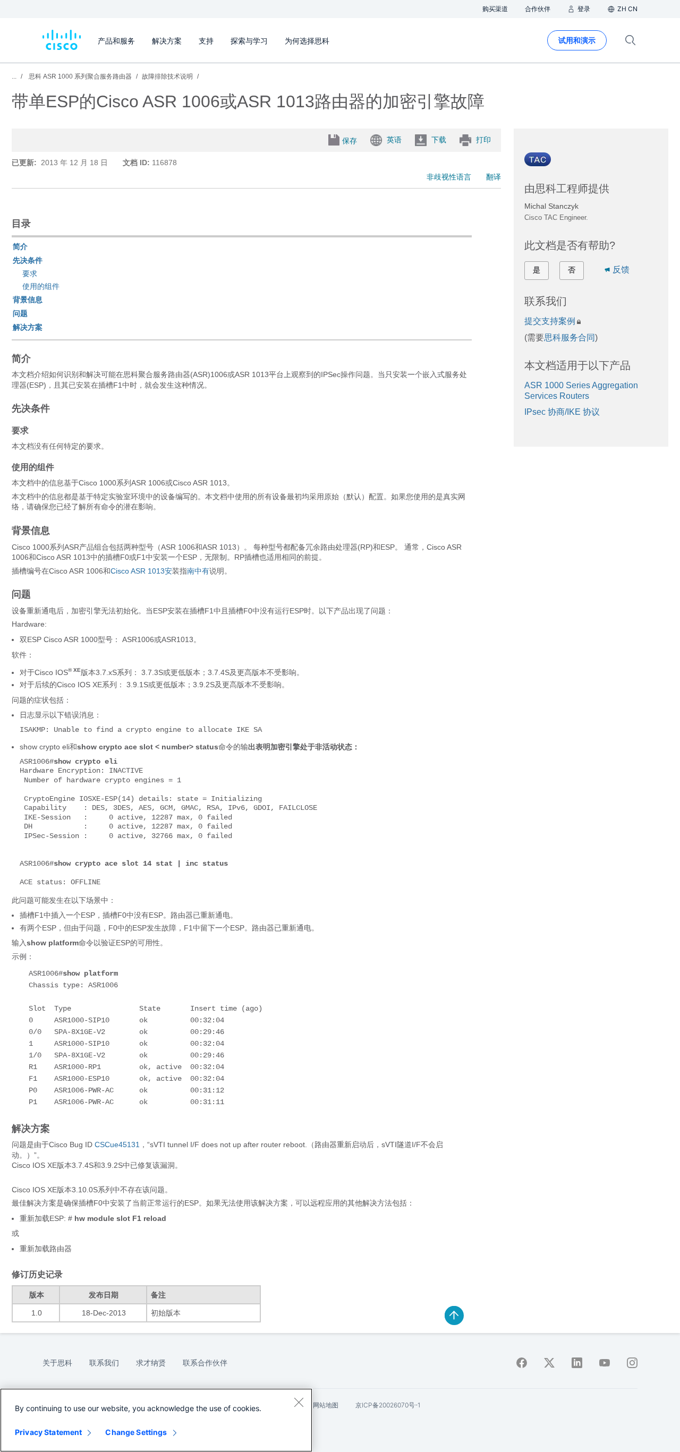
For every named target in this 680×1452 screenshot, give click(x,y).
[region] (156, 1420)
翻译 (493, 177)
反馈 (621, 269)
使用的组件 (41, 286)
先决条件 (27, 260)
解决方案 (27, 327)
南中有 (198, 571)
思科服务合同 (569, 337)
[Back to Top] (454, 1315)
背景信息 (27, 299)
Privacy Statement (48, 1432)
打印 (483, 139)
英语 (394, 139)
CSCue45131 (117, 1144)
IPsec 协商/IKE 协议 (562, 411)
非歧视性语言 (449, 177)
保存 (349, 140)
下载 (438, 139)
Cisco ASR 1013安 (141, 571)
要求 (29, 273)
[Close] (298, 1402)
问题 (20, 313)
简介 (20, 246)
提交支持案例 (549, 321)
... (14, 76)
